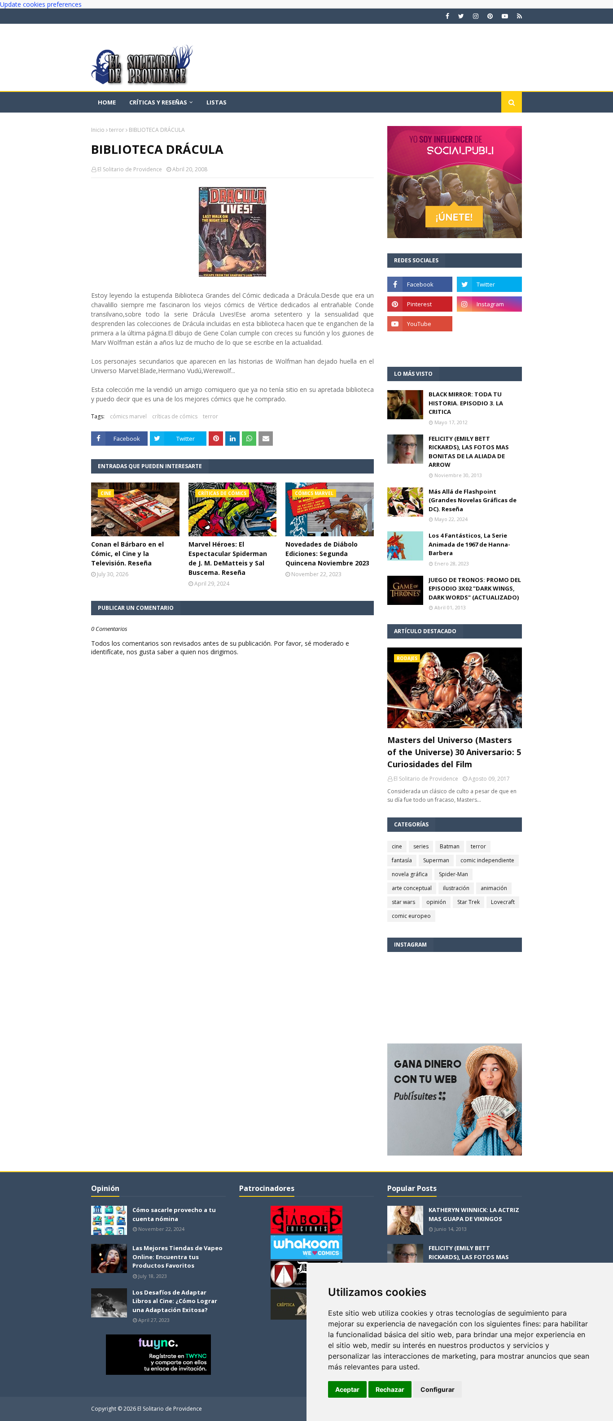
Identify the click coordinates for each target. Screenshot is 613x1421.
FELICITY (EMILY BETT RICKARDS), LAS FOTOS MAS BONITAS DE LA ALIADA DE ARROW (469, 452)
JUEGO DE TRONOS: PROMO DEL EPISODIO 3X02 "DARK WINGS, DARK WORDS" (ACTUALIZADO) (475, 588)
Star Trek (468, 902)
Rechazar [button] (390, 1389)
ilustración (456, 888)
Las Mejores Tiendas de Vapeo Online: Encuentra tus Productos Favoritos (177, 1256)
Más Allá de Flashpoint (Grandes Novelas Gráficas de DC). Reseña (473, 500)
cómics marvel (128, 416)
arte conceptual (412, 888)
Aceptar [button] (347, 1389)
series (421, 846)
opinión (436, 902)
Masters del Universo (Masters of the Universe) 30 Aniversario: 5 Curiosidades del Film (454, 751)
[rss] (518, 16)
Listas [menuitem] (216, 102)
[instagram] (476, 16)
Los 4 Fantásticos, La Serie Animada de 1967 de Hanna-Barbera (469, 544)
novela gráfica (410, 874)
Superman (436, 860)
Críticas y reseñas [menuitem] (158, 102)
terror (116, 130)
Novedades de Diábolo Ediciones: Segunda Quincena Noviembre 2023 (327, 553)
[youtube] (504, 16)
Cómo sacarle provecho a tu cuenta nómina (174, 1214)
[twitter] (461, 16)
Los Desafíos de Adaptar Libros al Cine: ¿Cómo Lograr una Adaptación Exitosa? (174, 1301)
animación (494, 888)
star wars (403, 902)
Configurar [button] (437, 1389)
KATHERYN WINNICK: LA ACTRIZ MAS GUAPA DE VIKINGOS (474, 1214)
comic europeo (411, 916)
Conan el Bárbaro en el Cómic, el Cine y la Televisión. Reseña (127, 553)
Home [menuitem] (107, 102)
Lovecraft (503, 902)
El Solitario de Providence (129, 169)
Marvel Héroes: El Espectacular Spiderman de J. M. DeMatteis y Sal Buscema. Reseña (227, 558)
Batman (450, 846)
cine (397, 846)
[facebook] (447, 16)
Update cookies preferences (41, 4)
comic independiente (487, 860)
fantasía (402, 860)
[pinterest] (490, 16)
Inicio (98, 130)
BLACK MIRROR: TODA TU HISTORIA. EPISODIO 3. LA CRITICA (466, 403)
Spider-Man (453, 874)
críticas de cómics (174, 416)
